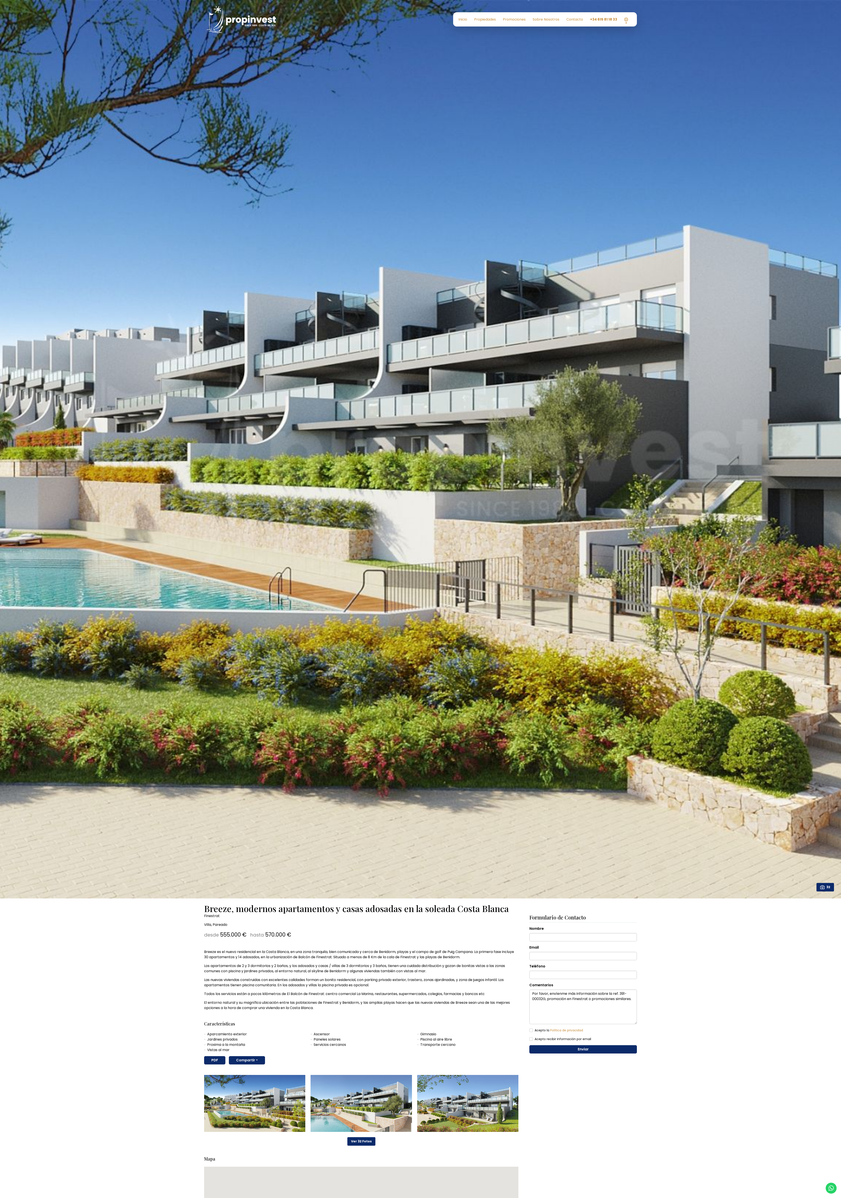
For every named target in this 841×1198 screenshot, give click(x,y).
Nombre (536, 928)
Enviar (583, 1049)
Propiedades (485, 19)
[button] (626, 19)
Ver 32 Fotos (361, 1141)
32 (828, 887)
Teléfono (537, 966)
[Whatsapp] (831, 1188)
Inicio (462, 19)
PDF (214, 1060)
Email (534, 947)
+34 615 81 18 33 (603, 19)
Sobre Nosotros (546, 19)
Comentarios (541, 985)
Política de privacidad (566, 1030)
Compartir (245, 1060)
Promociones (514, 19)
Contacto (574, 19)
